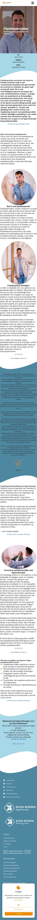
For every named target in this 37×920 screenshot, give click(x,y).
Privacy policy (18, 900)
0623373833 (9, 790)
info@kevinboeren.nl (12, 793)
